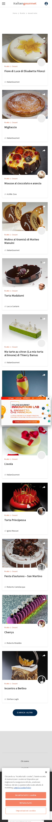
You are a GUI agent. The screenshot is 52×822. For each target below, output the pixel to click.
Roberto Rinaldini (14, 643)
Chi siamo (25, 761)
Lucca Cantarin (13, 306)
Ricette (22, 13)
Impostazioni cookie (26, 810)
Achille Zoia (12, 194)
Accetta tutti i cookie (25, 795)
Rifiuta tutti (26, 803)
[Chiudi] (46, 772)
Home (15, 13)
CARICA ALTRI (25, 713)
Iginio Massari (12, 530)
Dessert (15, 66)
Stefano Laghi (13, 699)
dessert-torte (32, 13)
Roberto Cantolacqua (16, 587)
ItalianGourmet (13, 82)
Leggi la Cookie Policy (22, 787)
